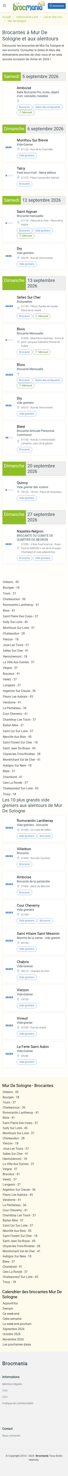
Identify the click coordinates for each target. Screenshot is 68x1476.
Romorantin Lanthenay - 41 (21, 605)
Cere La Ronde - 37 (15, 782)
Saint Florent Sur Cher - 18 (20, 742)
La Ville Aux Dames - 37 (18, 662)
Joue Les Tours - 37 (16, 645)
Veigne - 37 (10, 668)
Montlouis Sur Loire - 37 (19, 628)
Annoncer (58, 5)
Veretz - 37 (10, 679)
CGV (5, 1397)
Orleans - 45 (11, 582)
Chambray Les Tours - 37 (19, 719)
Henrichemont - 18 (15, 656)
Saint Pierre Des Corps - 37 (20, 616)
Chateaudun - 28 (14, 633)
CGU (5, 1390)
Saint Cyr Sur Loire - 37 (18, 731)
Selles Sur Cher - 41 (16, 650)
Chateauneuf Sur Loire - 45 (20, 788)
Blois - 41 (9, 610)
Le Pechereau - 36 (14, 708)
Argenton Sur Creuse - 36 (19, 691)
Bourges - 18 (11, 587)
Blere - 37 (9, 771)
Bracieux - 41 (11, 673)
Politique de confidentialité (17, 1403)
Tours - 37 (9, 593)
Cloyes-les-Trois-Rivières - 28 (21, 754)
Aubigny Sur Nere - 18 (17, 765)
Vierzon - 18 (11, 639)
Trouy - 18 (9, 794)
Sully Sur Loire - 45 (15, 622)
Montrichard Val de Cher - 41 (22, 759)
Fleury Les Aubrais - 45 (18, 696)
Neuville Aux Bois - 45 (17, 737)
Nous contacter (11, 1435)
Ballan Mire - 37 (13, 725)
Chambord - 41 (12, 777)
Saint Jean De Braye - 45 (19, 748)
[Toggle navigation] (4, 5)
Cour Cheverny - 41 (15, 714)
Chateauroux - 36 (14, 599)
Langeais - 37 (12, 685)
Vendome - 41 (12, 702)
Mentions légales (12, 1384)
